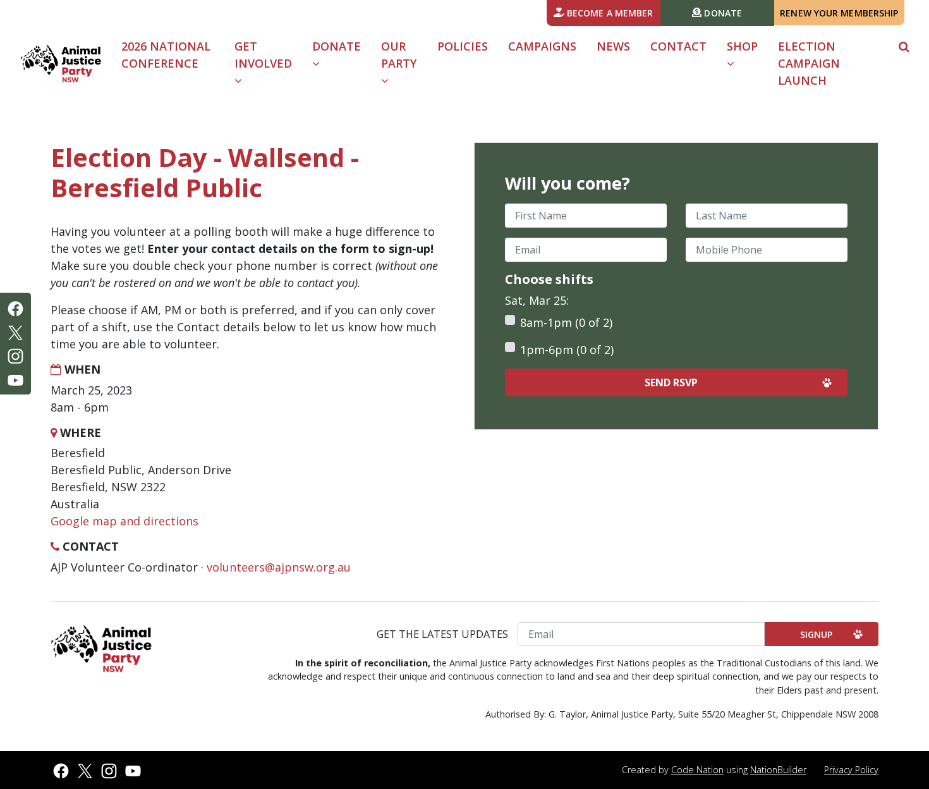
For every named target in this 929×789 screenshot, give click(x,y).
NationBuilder (778, 770)
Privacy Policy (851, 770)
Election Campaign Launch (809, 63)
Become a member (608, 13)
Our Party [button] (398, 55)
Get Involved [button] (263, 55)
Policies (462, 46)
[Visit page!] (15, 307)
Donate (721, 13)
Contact (678, 46)
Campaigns (542, 46)
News (613, 46)
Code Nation (697, 770)
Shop (742, 46)
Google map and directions (124, 521)
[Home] (60, 63)
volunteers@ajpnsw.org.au (279, 567)
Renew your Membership (839, 13)
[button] (904, 46)
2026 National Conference (165, 55)
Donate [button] (336, 46)
